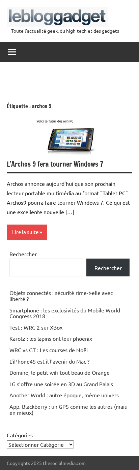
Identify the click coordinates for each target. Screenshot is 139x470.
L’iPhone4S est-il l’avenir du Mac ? (49, 361)
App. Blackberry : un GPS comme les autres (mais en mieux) (68, 409)
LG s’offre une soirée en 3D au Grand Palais (61, 383)
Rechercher (23, 253)
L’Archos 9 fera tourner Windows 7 (55, 164)
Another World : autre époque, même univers (64, 395)
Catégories (20, 435)
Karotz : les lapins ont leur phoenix (50, 338)
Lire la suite (25, 232)
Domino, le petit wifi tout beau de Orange (59, 372)
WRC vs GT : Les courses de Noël (48, 349)
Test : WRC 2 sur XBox (35, 327)
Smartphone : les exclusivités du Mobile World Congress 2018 (64, 313)
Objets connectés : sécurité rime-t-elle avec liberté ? (61, 295)
